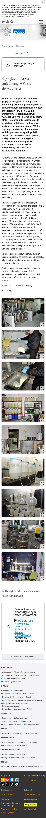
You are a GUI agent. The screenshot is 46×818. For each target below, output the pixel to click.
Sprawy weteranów (34, 766)
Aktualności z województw (24, 672)
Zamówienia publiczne (10, 749)
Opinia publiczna (32, 724)
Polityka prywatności (8, 812)
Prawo (4, 728)
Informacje (6, 718)
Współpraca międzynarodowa (30, 700)
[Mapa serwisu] (7, 21)
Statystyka (6, 713)
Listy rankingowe (9, 745)
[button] (41, 22)
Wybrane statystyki (10, 721)
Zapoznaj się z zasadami (9, 809)
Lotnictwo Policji (18, 678)
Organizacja (29, 694)
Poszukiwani (34, 675)
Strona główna (7, 46)
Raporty (19, 724)
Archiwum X (7, 675)
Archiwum (31, 757)
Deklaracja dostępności (32, 794)
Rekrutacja (22, 745)
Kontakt (4, 761)
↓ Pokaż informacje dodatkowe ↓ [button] (23, 657)
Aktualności (19, 46)
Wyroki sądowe (31, 733)
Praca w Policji (7, 737)
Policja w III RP (8, 697)
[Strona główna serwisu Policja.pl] (3, 21)
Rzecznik (6, 766)
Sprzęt (28, 697)
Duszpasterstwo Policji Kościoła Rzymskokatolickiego (15, 704)
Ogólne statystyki (20, 718)
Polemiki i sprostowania (11, 682)
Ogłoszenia (32, 742)
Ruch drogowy (20, 675)
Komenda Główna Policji (12, 694)
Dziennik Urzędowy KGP (12, 733)
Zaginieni (6, 678)
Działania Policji (8, 667)
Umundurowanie (9, 700)
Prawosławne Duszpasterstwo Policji (17, 709)
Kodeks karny (25, 721)
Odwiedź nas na (7, 780)
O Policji (4, 686)
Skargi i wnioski (18, 766)
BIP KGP (33, 780)
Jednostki (6, 691)
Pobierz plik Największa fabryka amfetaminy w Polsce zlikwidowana (23, 628)
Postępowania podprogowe (13, 757)
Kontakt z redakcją (7, 794)
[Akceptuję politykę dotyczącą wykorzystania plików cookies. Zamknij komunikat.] (42, 2)
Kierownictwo (18, 691)
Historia (20, 697)
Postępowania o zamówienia (13, 754)
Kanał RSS (3, 780)
